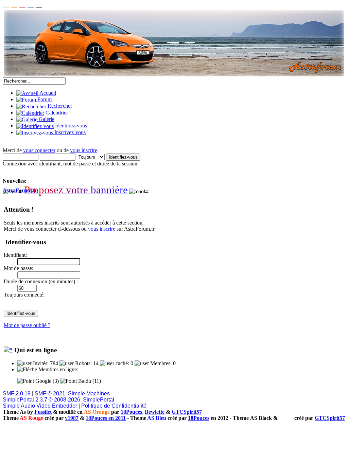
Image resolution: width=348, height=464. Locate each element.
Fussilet (43, 412)
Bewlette (154, 412)
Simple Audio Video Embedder (40, 406)
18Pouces (131, 412)
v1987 (72, 418)
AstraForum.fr (20, 190)
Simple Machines (89, 393)
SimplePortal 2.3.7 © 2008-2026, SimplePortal (58, 400)
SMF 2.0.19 (17, 393)
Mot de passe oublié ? (27, 325)
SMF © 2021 (50, 393)
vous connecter (39, 150)
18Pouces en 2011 (106, 418)
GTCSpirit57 (187, 412)
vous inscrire (83, 150)
